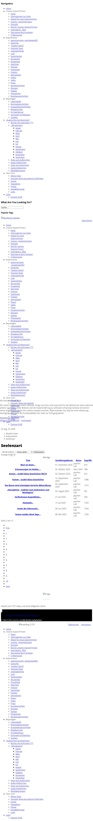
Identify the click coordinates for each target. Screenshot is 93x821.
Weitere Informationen (9, 420)
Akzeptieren (5, 417)
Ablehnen (15, 417)
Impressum (26, 420)
